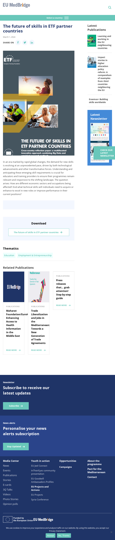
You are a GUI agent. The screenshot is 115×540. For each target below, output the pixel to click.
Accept (50, 535)
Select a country (55, 17)
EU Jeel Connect (39, 465)
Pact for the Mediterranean (96, 470)
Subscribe (14, 405)
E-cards (7, 484)
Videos (7, 494)
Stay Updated (14, 446)
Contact (92, 477)
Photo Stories (10, 499)
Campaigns (65, 466)
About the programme (94, 462)
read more (11, 350)
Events (6, 470)
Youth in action (40, 461)
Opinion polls (10, 504)
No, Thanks (63, 535)
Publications (10, 475)
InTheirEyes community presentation (43, 472)
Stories (7, 480)
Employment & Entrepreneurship (35, 255)
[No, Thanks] (111, 532)
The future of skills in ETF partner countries (36, 232)
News (6, 465)
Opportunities (67, 461)
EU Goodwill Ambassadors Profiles (42, 480)
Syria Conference (40, 499)
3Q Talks (7, 489)
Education (9, 255)
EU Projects (37, 494)
